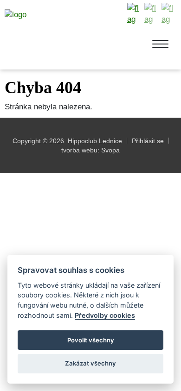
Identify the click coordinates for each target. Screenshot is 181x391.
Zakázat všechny (90, 363)
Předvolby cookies (105, 315)
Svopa (110, 150)
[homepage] (55, 36)
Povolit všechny (90, 340)
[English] (151, 14)
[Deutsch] (169, 14)
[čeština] (134, 14)
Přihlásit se (148, 141)
